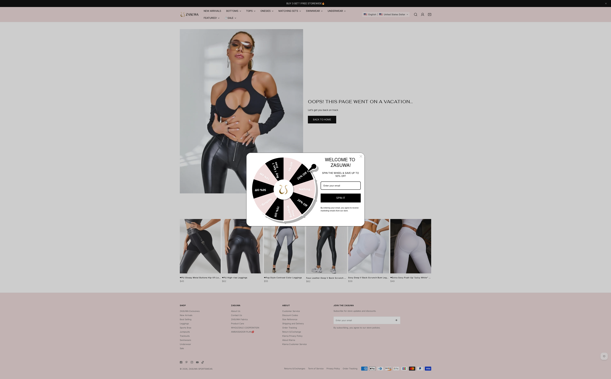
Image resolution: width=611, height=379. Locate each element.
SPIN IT (340, 198)
